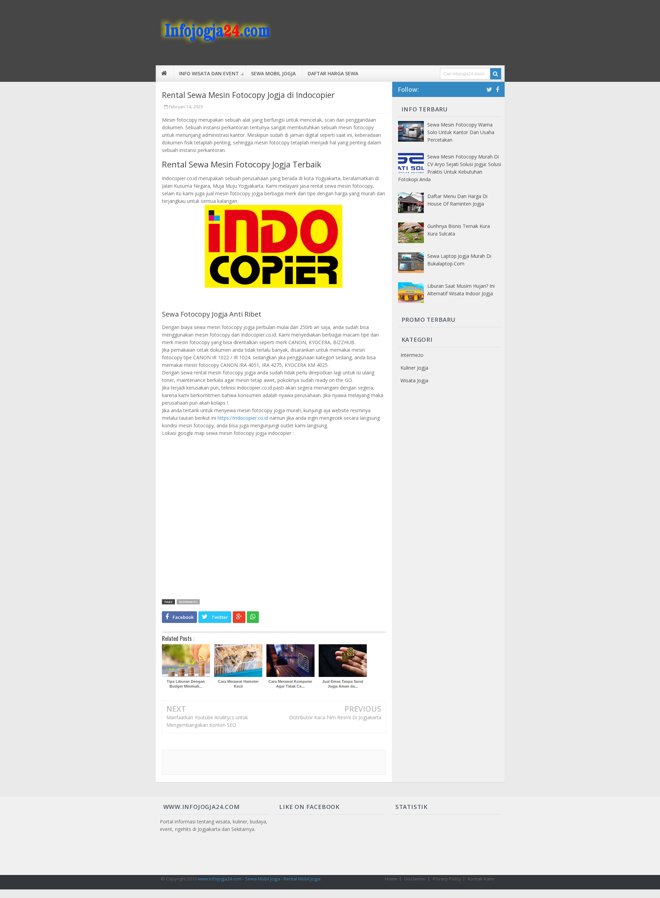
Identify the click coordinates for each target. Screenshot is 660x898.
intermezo (188, 602)
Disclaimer (415, 878)
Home (391, 878)
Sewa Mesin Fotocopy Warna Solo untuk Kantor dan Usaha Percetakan (460, 132)
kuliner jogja (414, 367)
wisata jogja (414, 380)
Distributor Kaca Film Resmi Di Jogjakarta (335, 717)
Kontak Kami (481, 878)
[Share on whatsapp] (253, 617)
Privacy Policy (447, 878)
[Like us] (497, 89)
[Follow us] (489, 89)
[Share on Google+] (239, 617)
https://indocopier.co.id (243, 418)
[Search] (495, 73)
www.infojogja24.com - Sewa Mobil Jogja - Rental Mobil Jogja (259, 879)
